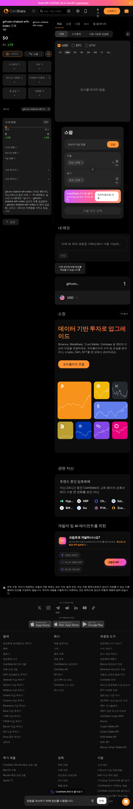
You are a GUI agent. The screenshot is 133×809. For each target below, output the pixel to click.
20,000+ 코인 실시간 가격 (113, 700)
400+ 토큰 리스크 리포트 (113, 710)
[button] (49, 109)
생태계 (6, 742)
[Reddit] (67, 610)
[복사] (49, 109)
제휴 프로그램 (10, 669)
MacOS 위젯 (9, 770)
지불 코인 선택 (92, 210)
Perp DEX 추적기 (12, 736)
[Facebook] (93, 610)
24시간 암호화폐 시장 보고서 (115, 684)
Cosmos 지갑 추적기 (13, 700)
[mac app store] (66, 624)
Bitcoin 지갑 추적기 (13, 726)
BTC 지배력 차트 (108, 690)
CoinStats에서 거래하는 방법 (112, 785)
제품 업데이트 (61, 643)
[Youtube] (85, 610)
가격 (56, 648)
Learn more (82, 2)
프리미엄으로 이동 (105, 196)
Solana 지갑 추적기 (13, 695)
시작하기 (111, 11)
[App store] (40, 624)
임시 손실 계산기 (108, 653)
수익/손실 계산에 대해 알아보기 (113, 780)
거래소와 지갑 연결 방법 (109, 770)
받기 (69, 173)
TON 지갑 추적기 (12, 716)
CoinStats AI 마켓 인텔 (14, 664)
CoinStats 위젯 (107, 679)
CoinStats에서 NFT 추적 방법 (112, 796)
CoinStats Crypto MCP (112, 716)
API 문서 (58, 674)
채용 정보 (59, 658)
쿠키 (54, 800)
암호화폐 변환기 (108, 658)
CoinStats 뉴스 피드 (64, 684)
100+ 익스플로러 (108, 705)
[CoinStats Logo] (14, 11)
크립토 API (113, 562)
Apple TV (8, 780)
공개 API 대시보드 (63, 679)
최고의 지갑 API (72, 569)
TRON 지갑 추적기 (12, 721)
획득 (5, 648)
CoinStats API (61, 669)
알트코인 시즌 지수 (110, 695)
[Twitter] (40, 610)
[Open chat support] (126, 802)
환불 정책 (63, 785)
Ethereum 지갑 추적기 (14, 705)
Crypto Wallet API (109, 726)
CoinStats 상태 (105, 801)
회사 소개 (59, 690)
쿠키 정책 (63, 780)
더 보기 (124, 313)
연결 (113, 144)
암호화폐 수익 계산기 (111, 643)
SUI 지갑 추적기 (11, 731)
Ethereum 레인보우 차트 (112, 669)
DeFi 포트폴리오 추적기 (15, 674)
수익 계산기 (106, 648)
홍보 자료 (59, 653)
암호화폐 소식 (10, 658)
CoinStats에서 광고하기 (66, 664)
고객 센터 (102, 764)
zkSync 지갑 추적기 (13, 684)
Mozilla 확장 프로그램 (14, 775)
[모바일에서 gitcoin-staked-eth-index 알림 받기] (48, 54)
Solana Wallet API (109, 731)
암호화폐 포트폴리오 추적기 (17, 643)
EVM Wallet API (108, 736)
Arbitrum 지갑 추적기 (13, 690)
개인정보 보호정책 (67, 775)
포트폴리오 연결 (73, 364)
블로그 (6, 653)
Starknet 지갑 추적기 (14, 679)
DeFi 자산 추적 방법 (107, 775)
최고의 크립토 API (73, 562)
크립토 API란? (71, 555)
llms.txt (103, 721)
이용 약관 (63, 770)
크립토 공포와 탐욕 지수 (112, 674)
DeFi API (104, 742)
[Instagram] (48, 610)
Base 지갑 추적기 (12, 710)
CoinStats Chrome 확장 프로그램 (20, 764)
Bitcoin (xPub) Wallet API (113, 747)
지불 (69, 155)
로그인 (98, 11)
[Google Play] (92, 624)
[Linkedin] (76, 610)
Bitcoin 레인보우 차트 (111, 664)
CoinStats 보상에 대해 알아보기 (113, 790)
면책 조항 (63, 764)
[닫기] (128, 3)
